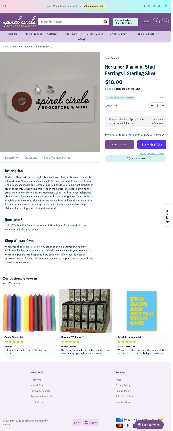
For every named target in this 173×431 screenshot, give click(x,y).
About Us (36, 380)
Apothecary (53, 33)
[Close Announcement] (166, 6)
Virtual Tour (37, 385)
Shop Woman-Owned (57, 157)
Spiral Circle (28, 420)
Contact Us (37, 402)
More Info (13, 33)
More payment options (152, 153)
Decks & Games (95, 33)
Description (12, 157)
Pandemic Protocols (41, 396)
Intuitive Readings (33, 33)
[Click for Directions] (125, 22)
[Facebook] (144, 6)
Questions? (31, 157)
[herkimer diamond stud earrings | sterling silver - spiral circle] (50, 102)
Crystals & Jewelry (119, 33)
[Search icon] (105, 21)
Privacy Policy (123, 385)
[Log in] (156, 21)
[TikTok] (159, 6)
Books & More (72, 33)
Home (6, 46)
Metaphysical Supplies (145, 33)
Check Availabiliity (94, 6)
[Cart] (165, 21)
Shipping (110, 89)
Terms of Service (124, 402)
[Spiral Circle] (19, 21)
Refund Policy (123, 391)
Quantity (111, 106)
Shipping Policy (124, 396)
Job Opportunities (40, 391)
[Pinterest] (154, 6)
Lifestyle (82, 39)
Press (118, 380)
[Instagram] (149, 6)
